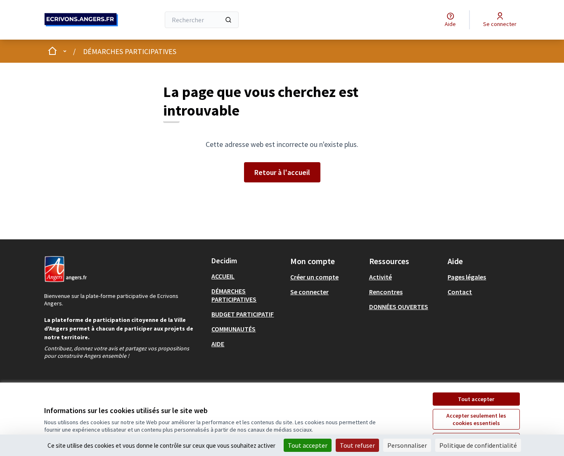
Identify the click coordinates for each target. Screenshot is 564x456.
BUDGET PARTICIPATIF (242, 314)
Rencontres (386, 292)
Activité (380, 277)
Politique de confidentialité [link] (478, 445)
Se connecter (309, 292)
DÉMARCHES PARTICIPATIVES (129, 51)
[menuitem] (247, 276)
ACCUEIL (223, 276)
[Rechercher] (228, 20)
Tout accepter (476, 399)
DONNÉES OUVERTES (398, 306)
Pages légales (467, 277)
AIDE (217, 344)
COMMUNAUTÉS (233, 329)
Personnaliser (407, 445)
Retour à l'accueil (282, 172)
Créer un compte (314, 277)
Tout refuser (357, 445)
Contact (460, 292)
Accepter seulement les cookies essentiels (476, 419)
